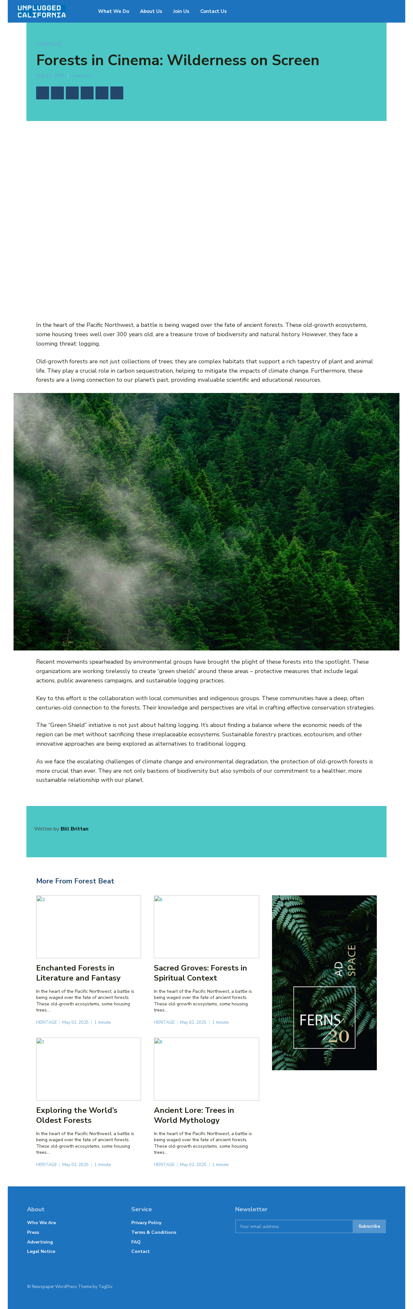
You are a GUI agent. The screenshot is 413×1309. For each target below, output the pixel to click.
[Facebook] (42, 92)
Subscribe (369, 1226)
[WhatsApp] (87, 92)
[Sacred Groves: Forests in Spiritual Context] (206, 926)
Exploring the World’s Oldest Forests (76, 1115)
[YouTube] (299, 1287)
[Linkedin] (102, 92)
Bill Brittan (74, 828)
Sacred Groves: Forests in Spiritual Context (200, 973)
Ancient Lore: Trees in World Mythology (194, 1115)
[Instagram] (350, 1287)
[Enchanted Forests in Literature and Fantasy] (88, 926)
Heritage (49, 44)
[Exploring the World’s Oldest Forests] (88, 1069)
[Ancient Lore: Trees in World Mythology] (206, 1069)
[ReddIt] (116, 92)
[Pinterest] (72, 92)
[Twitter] (57, 92)
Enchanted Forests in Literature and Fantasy (78, 973)
